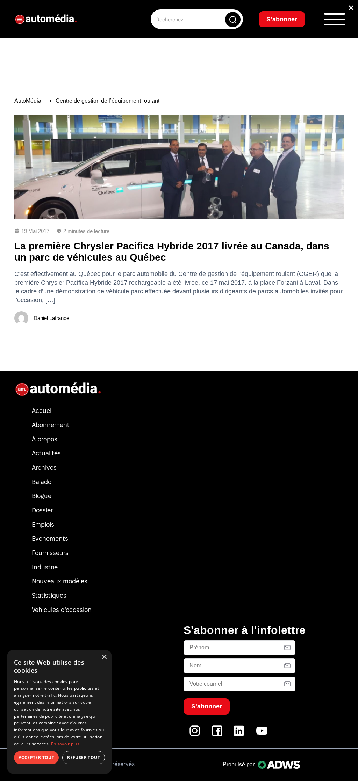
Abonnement (51, 425)
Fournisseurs (50, 552)
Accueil (42, 410)
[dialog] (59, 712)
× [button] (104, 657)
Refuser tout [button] (83, 757)
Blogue (41, 495)
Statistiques (49, 595)
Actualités (46, 453)
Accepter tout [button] (36, 757)
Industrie (45, 567)
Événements (50, 538)
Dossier (42, 510)
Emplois (43, 524)
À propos (44, 439)
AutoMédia (27, 101)
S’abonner (281, 19)
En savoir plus (65, 744)
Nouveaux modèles (59, 581)
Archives (44, 467)
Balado (41, 482)
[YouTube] (261, 734)
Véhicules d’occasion (62, 609)
